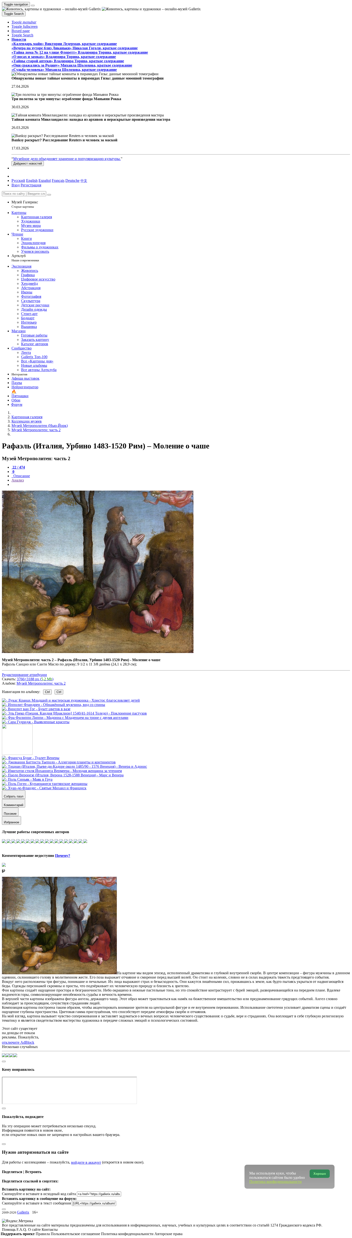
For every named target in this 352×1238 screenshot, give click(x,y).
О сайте (35, 1229)
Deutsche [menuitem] (72, 180)
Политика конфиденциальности (127, 1234)
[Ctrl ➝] (30, 758)
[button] (23, 22)
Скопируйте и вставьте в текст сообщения (36, 1203)
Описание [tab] (21, 476)
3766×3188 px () (35, 679)
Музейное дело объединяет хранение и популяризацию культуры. (67, 159)
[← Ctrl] (35, 722)
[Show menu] (33, 5)
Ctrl (47, 692)
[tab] (18, 467)
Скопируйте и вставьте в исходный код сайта (39, 1194)
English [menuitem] (32, 180)
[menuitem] (83, 180)
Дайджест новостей (27, 163)
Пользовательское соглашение (76, 1234)
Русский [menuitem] (18, 180)
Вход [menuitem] (15, 185)
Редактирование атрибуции (24, 675)
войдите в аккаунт (86, 1162)
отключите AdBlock (18, 1042)
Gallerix (23, 1212)
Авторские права (168, 1234)
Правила (43, 1234)
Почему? (62, 856)
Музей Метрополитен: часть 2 (41, 683)
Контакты (50, 1229)
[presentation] (180, 484)
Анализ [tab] (17, 480)
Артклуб (25, 258)
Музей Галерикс (24, 204)
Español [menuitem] (45, 180)
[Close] (49, 194)
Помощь (9, 1229)
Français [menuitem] (58, 180)
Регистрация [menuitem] (31, 185)
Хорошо (319, 1173)
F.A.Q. (22, 1229)
